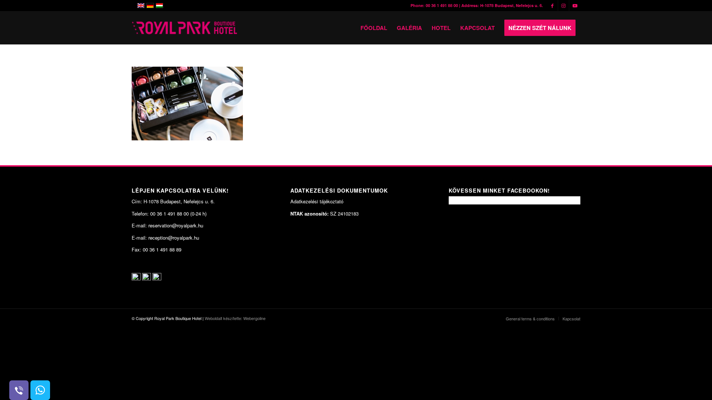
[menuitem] (374, 27)
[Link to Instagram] (563, 5)
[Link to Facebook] (552, 5)
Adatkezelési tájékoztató (316, 201)
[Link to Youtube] (574, 5)
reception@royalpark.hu (173, 237)
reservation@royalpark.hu (175, 225)
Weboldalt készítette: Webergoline (235, 318)
